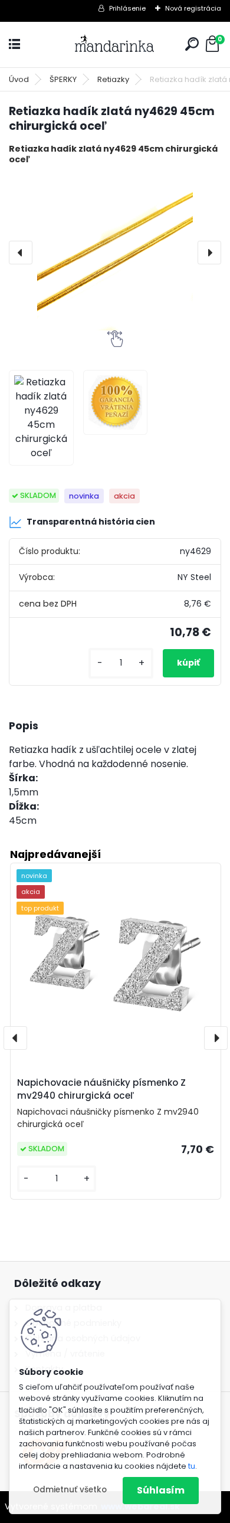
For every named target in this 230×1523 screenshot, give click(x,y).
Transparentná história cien (91, 522)
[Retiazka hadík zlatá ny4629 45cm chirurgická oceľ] (115, 252)
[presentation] (20, 252)
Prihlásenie (127, 8)
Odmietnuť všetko (70, 1489)
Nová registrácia (193, 8)
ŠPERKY (63, 79)
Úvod (19, 79)
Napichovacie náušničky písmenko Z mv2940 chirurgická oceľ (101, 1089)
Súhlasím (161, 1490)
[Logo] (115, 45)
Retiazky (113, 79)
